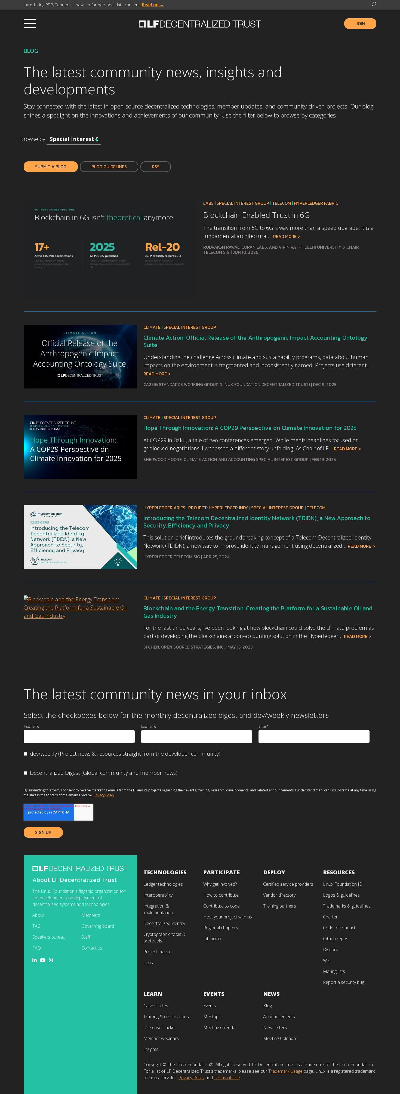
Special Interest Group (243, 203)
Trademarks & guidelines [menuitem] (347, 906)
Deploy (274, 872)
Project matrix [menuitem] (156, 952)
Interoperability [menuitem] (158, 895)
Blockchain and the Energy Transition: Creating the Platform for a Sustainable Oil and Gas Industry (258, 612)
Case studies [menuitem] (155, 1006)
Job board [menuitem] (212, 939)
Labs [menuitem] (148, 963)
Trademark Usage (285, 1071)
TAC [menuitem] (36, 926)
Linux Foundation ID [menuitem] (342, 884)
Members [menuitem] (90, 915)
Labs (208, 203)
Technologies (165, 872)
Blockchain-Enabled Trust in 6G (256, 215)
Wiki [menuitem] (326, 960)
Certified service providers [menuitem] (288, 884)
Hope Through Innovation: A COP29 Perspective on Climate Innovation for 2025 (250, 427)
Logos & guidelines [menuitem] (341, 895)
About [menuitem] (38, 915)
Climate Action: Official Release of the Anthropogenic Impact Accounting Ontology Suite (255, 341)
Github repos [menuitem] (335, 939)
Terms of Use (227, 1078)
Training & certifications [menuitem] (166, 1017)
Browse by (32, 139)
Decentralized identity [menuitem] (164, 923)
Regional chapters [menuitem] (220, 928)
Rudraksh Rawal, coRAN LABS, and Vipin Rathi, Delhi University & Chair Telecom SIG (281, 249)
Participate (221, 872)
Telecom (281, 203)
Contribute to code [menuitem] (221, 906)
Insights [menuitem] (150, 1049)
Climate (152, 327)
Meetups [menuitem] (212, 1017)
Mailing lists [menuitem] (334, 971)
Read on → (153, 4)
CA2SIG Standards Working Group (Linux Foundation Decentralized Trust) (226, 384)
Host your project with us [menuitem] (227, 917)
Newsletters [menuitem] (275, 1027)
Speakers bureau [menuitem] (48, 937)
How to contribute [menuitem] (221, 895)
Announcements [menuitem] (279, 1017)
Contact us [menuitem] (91, 948)
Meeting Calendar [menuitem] (280, 1038)
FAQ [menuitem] (36, 948)
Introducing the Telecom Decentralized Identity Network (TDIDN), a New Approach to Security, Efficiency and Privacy (257, 522)
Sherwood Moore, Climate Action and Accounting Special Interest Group (226, 459)
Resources (339, 872)
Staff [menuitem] (85, 937)
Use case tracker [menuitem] (159, 1027)
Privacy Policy (104, 795)
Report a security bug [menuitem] (343, 982)
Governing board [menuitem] (97, 926)
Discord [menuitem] (330, 950)
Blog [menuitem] (267, 1006)
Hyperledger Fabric (316, 203)
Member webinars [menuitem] (161, 1038)
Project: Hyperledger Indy (218, 507)
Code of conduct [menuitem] (339, 928)
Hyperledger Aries (164, 507)
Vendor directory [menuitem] (279, 895)
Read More (285, 236)
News (271, 993)
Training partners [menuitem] (279, 906)
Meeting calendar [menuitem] (220, 1027)
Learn (152, 993)
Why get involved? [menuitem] (220, 884)
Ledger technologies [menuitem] (163, 884)
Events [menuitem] (209, 1006)
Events (213, 993)
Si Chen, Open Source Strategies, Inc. (183, 647)
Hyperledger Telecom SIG (171, 556)
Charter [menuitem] (330, 917)
